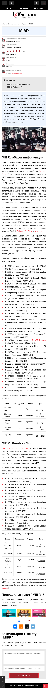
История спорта (13, 24)
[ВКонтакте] (15, 626)
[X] (27, 626)
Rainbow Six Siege (25, 231)
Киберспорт (24, 24)
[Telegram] (33, 626)
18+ (43, 3)
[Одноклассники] (21, 626)
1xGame (4, 24)
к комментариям (16, 73)
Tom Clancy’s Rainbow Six (15, 448)
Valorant (38, 231)
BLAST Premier (39, 340)
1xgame (5, 588)
